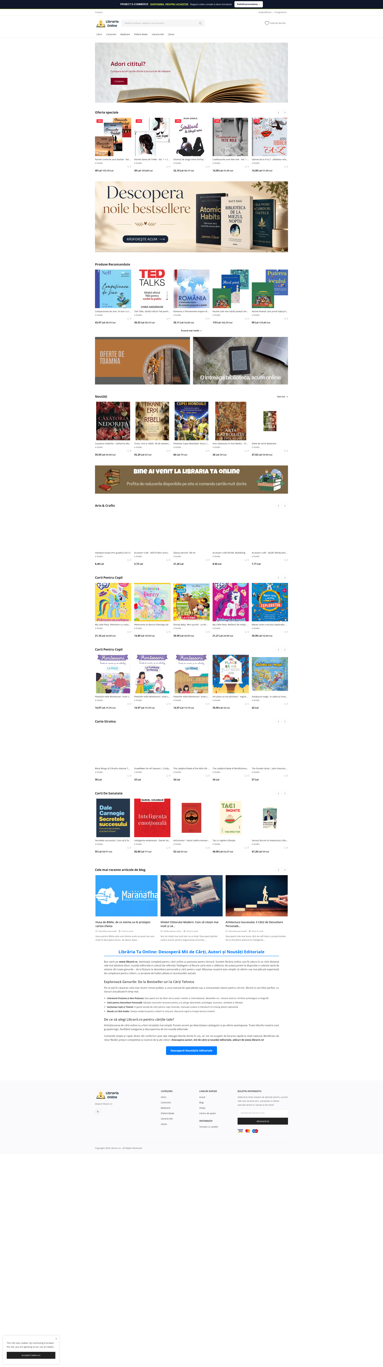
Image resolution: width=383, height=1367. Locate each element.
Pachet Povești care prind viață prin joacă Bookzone (270, 311)
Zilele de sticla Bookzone (264, 443)
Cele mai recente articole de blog (120, 870)
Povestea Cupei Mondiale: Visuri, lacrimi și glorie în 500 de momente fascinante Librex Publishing (191, 443)
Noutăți (101, 396)
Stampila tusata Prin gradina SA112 (112, 552)
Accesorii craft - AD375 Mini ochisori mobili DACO (152, 552)
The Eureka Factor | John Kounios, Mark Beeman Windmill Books (270, 768)
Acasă (202, 1097)
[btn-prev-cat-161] (278, 793)
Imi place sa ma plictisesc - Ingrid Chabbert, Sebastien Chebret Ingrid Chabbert (231, 696)
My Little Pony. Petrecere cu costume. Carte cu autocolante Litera (113, 624)
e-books (99, 163)
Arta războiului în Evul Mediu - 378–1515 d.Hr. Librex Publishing (231, 443)
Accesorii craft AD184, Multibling (229, 552)
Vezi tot (281, 396)
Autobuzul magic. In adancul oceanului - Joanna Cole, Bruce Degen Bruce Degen (270, 696)
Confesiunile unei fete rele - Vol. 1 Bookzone (231, 159)
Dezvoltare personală (108, 931)
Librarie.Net (158, 34)
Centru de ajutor (207, 1113)
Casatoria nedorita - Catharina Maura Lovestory (113, 443)
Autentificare (265, 12)
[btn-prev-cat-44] (278, 650)
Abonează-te (263, 1121)
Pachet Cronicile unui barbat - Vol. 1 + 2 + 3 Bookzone (113, 159)
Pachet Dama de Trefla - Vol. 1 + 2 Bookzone (152, 159)
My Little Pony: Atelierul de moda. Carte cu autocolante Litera (231, 624)
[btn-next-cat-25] (285, 578)
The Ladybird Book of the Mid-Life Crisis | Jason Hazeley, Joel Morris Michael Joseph (191, 768)
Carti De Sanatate (109, 793)
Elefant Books (141, 34)
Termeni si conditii (208, 1126)
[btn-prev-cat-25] (278, 578)
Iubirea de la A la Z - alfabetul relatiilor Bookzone (270, 159)
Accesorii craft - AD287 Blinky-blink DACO (270, 552)
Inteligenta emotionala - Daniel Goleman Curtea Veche (152, 840)
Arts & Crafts (105, 505)
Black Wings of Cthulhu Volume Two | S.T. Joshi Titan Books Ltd (113, 768)
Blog (201, 1102)
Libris (99, 34)
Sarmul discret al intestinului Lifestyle (270, 840)
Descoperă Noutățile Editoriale (191, 1050)
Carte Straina (105, 721)
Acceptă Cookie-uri (31, 1355)
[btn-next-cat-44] (285, 650)
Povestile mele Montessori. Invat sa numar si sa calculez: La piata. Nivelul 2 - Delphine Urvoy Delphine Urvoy (113, 696)
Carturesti (111, 34)
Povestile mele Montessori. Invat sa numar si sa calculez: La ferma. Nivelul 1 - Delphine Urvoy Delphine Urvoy (191, 696)
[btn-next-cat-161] (285, 793)
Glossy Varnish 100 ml (184, 552)
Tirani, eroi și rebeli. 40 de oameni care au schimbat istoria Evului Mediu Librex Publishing (152, 443)
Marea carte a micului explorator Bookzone (270, 624)
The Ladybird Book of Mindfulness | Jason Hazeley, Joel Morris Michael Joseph (231, 768)
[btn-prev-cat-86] (278, 722)
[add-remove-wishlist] (127, 122)
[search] (200, 23)
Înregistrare (281, 12)
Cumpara (119, 81)
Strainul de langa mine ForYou (188, 159)
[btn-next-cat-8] (285, 506)
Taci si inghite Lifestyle (224, 840)
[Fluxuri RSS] (98, 1111)
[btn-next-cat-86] (285, 722)
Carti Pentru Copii (109, 577)
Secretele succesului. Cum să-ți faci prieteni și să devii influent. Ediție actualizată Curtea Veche (113, 840)
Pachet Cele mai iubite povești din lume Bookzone (231, 311)
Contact (99, 12)
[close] (56, 1338)
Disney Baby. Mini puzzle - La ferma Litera (191, 624)
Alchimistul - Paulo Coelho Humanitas (191, 840)
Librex (171, 34)
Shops (202, 1107)
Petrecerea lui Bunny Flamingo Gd (151, 624)
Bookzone (125, 34)
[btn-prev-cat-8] (278, 506)
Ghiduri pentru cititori (172, 931)
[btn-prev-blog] (278, 870)
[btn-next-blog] (285, 870)
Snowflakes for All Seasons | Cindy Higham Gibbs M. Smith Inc (152, 768)
